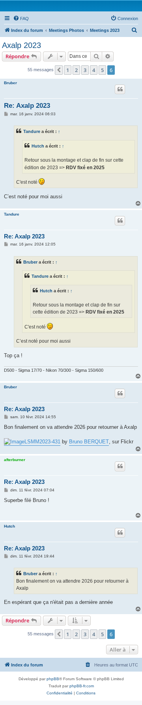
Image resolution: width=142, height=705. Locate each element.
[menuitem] (21, 18)
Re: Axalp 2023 (27, 105)
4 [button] (93, 70)
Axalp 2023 (21, 45)
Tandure (31, 131)
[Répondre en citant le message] (120, 89)
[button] (59, 70)
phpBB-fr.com (81, 686)
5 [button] (102, 70)
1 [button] (67, 70)
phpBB (53, 679)
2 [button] (76, 70)
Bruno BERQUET (89, 442)
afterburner (14, 460)
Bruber (10, 83)
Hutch (38, 146)
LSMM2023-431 (42, 442)
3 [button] (85, 70)
